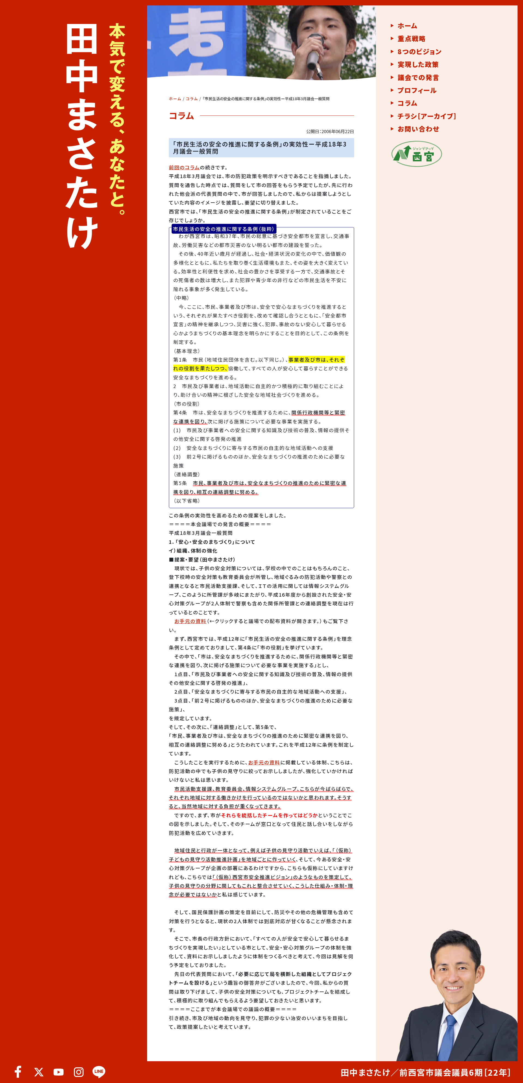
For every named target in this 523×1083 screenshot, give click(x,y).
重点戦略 (412, 38)
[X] (38, 1072)
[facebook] (18, 1072)
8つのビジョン (420, 51)
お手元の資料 (190, 620)
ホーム (175, 98)
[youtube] (58, 1072)
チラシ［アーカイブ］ (427, 116)
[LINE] (99, 1072)
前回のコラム (184, 167)
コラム (192, 98)
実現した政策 (418, 64)
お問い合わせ (418, 129)
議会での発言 (419, 77)
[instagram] (79, 1072)
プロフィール (417, 90)
